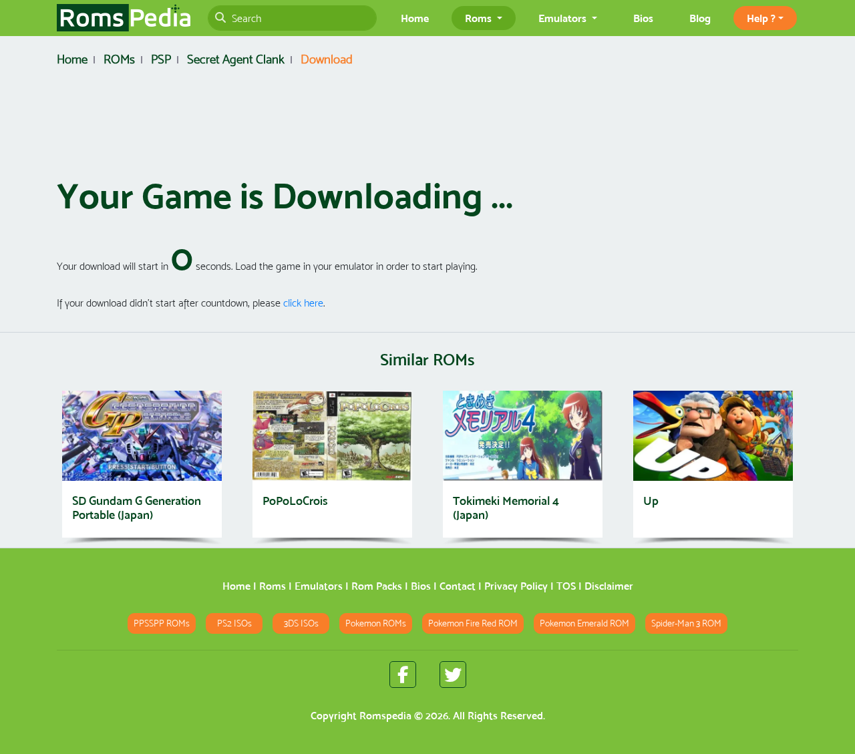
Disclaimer (608, 586)
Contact (458, 586)
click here (303, 303)
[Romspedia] (123, 18)
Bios (643, 18)
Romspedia (385, 715)
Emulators (319, 586)
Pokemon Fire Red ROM (473, 623)
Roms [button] (479, 18)
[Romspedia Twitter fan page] (453, 674)
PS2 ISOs (234, 623)
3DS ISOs (301, 623)
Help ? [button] (761, 18)
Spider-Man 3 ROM (686, 623)
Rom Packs (376, 586)
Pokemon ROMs (375, 623)
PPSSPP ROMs (162, 623)
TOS (566, 586)
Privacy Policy (516, 586)
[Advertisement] (427, 125)
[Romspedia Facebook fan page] (402, 674)
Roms (272, 586)
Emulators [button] (563, 18)
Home (415, 18)
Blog (700, 18)
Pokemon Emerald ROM (584, 623)
